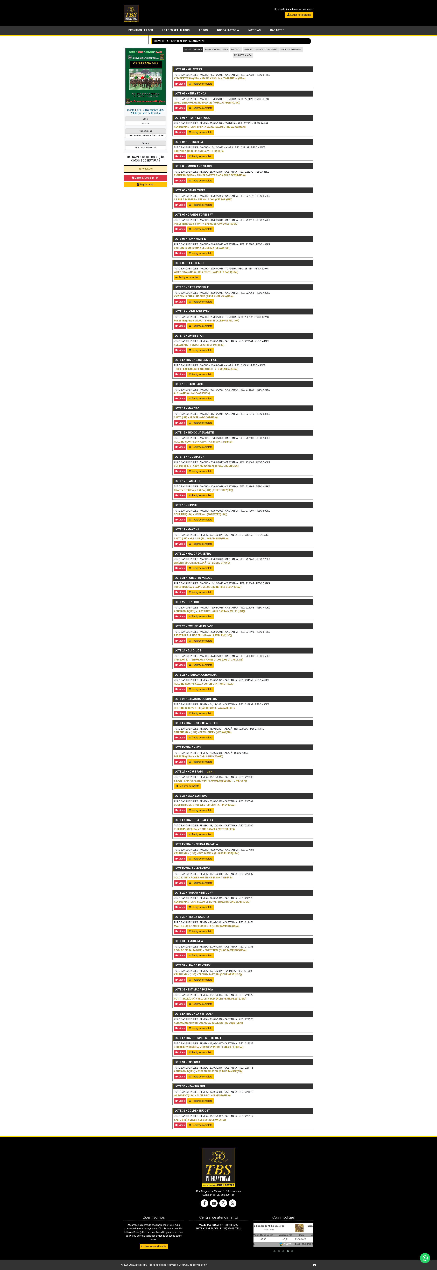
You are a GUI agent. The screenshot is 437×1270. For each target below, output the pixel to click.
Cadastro (277, 30)
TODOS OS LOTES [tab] (193, 49)
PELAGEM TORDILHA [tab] (291, 49)
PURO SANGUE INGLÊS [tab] (216, 49)
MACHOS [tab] (236, 49)
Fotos (203, 30)
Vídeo (181, 83)
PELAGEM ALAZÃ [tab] (243, 55)
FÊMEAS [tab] (248, 49)
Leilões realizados (176, 30)
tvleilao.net (202, 1265)
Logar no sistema (300, 14)
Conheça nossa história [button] (153, 1246)
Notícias (254, 30)
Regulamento (146, 184)
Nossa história (228, 30)
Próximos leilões (140, 30)
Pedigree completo (201, 83)
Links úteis (136, 39)
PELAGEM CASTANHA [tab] (266, 49)
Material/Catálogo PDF (146, 178)
